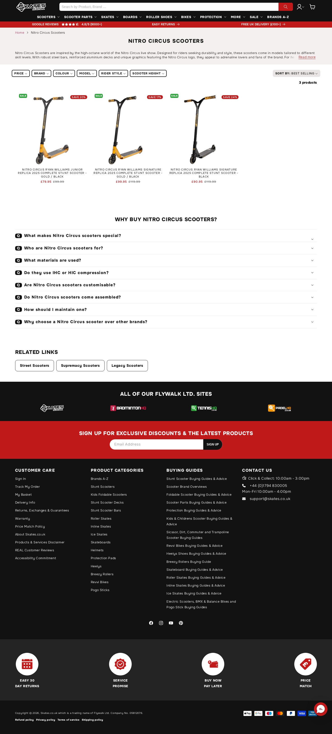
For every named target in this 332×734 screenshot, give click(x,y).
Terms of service (68, 719)
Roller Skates (101, 518)
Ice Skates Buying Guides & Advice (194, 593)
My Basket (23, 494)
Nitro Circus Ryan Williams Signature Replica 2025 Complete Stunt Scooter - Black (203, 173)
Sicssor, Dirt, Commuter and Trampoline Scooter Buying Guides (197, 535)
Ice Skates (99, 534)
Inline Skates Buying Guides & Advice (195, 585)
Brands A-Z (99, 479)
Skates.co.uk (49, 713)
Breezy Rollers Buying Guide (188, 562)
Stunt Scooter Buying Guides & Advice (196, 479)
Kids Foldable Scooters (109, 494)
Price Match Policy (30, 526)
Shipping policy (92, 719)
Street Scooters (34, 365)
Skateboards (101, 542)
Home (19, 33)
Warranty (22, 518)
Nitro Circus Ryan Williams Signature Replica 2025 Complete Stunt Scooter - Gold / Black (128, 173)
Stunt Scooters (103, 487)
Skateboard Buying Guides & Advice (194, 570)
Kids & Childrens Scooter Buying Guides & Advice (199, 521)
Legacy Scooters (127, 365)
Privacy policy (45, 719)
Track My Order (27, 487)
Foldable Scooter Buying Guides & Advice (198, 494)
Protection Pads (103, 558)
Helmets (97, 550)
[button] (312, 6)
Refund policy (24, 719)
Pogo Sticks (100, 590)
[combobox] (176, 7)
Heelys (96, 566)
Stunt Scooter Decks (107, 502)
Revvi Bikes (100, 582)
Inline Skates (101, 526)
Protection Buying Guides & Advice (193, 510)
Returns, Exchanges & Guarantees (42, 510)
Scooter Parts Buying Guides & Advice (196, 502)
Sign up (213, 444)
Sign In (20, 479)
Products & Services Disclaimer (40, 542)
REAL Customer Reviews (34, 550)
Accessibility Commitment (35, 558)
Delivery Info (25, 502)
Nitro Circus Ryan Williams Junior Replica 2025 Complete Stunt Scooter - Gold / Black (52, 173)
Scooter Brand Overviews (186, 487)
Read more (307, 57)
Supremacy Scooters (80, 365)
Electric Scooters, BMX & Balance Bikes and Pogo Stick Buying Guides (201, 604)
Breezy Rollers (102, 574)
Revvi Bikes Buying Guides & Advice (194, 546)
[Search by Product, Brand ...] (285, 7)
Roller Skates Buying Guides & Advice (196, 577)
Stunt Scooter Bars (106, 510)
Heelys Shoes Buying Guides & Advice (196, 554)
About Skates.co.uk (30, 534)
